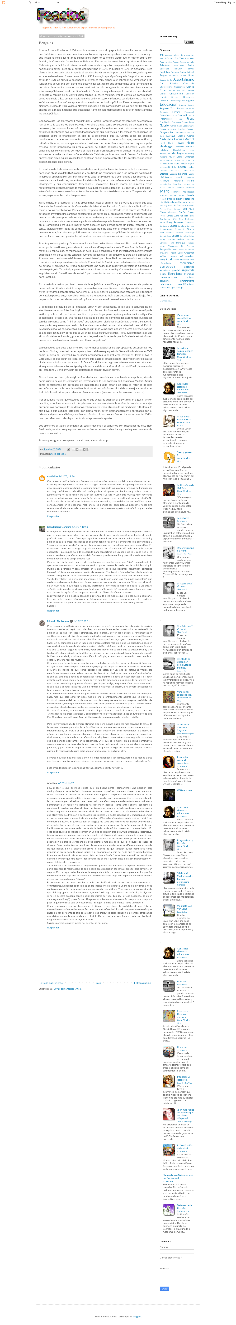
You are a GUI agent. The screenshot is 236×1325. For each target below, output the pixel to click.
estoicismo (164, 270)
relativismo (166, 284)
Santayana (164, 226)
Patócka (177, 205)
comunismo (187, 263)
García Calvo (189, 126)
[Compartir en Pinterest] (87, 449)
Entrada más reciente (51, 982)
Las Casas (175, 170)
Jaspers (163, 157)
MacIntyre (164, 181)
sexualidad (165, 287)
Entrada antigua (142, 982)
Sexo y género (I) (184, 456)
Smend (163, 236)
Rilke (181, 219)
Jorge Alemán (166, 160)
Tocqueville (165, 249)
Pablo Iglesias (166, 205)
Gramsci (190, 129)
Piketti (191, 209)
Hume (191, 150)
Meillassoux (188, 191)
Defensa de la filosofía (184, 1208)
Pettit (184, 209)
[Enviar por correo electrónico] (74, 449)
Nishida (163, 202)
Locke (191, 174)
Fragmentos (166, 119)
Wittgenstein (187, 256)
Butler (191, 75)
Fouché (191, 115)
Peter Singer (173, 209)
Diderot (172, 100)
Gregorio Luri (167, 132)
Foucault (182, 115)
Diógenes (180, 100)
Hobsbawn (164, 150)
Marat (162, 187)
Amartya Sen (166, 62)
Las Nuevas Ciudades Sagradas (185, 728)
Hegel (190, 142)
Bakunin (178, 69)
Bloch (191, 72)
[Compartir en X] (80, 449)
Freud (190, 118)
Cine (163, 90)
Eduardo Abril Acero (58, 621)
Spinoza (175, 236)
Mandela (177, 184)
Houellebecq (179, 150)
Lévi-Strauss (166, 177)
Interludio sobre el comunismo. (183, 761)
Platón (182, 212)
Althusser (189, 58)
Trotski (172, 252)
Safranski (189, 222)
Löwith (179, 177)
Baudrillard (165, 72)
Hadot (170, 139)
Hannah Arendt (184, 139)
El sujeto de (184, 586)
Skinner (169, 232)
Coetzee (190, 90)
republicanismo (186, 284)
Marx (164, 191)
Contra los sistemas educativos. (183, 388)
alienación (184, 259)
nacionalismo (168, 277)
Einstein (182, 105)
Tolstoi (174, 249)
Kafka (170, 164)
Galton (173, 126)
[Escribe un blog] (77, 449)
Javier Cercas (176, 156)
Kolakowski (165, 167)
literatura (189, 273)
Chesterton (179, 87)
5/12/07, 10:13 (80, 526)
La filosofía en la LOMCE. (185, 489)
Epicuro (191, 105)
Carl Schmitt (169, 83)
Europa (180, 108)
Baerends (164, 69)
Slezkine (179, 232)
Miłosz (182, 195)
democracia (167, 266)
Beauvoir (175, 72)
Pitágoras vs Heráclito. (184, 1079)
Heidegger (167, 146)
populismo (164, 281)
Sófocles (163, 243)
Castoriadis (188, 83)
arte (192, 259)
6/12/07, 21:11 (82, 621)
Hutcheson (165, 153)
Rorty (169, 222)
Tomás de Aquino (186, 249)
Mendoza (164, 195)
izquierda (188, 270)
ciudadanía (165, 263)
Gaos (179, 126)
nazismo (190, 277)
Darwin (163, 97)
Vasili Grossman (186, 252)
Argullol (190, 62)
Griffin (178, 132)
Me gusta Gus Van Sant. (184, 908)
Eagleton (190, 100)
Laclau (191, 166)
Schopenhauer (166, 229)
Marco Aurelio (175, 187)
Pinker (163, 212)
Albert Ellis (178, 55)
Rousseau (179, 222)
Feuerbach (189, 112)
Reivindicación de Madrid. (184, 1148)
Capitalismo (184, 79)
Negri (179, 198)
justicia (163, 274)
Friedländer (165, 122)
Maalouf (190, 177)
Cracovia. (182, 1048)
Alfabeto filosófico (174, 58)
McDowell (176, 192)
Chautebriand (166, 87)
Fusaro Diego (188, 122)
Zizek (169, 259)
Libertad (182, 173)
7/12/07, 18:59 (66, 782)
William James (168, 256)
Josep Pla (179, 160)
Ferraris (176, 112)
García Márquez (168, 129)
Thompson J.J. (175, 246)
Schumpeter (180, 229)
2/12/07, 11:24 (67, 476)
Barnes (191, 69)
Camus (163, 80)
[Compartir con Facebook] (84, 449)
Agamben (169, 55)
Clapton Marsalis (176, 90)
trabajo (179, 287)
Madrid (190, 180)
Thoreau (190, 246)
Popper (191, 212)
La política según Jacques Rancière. (185, 354)
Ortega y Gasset (186, 202)
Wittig (162, 260)
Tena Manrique (177, 243)
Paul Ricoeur (188, 205)
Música (171, 198)
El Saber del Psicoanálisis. (184, 420)
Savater (173, 226)
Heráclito (180, 146)
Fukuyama (176, 122)
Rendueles (165, 219)
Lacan (182, 167)
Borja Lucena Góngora (59, 526)
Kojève (191, 164)
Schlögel (190, 226)
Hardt (162, 143)
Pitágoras (172, 212)
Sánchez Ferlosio (175, 239)
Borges (163, 75)
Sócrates (190, 239)
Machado (178, 180)
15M (162, 55)
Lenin (185, 170)
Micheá (173, 195)
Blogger (137, 1316)
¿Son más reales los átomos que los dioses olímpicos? (185, 1115)
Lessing (173, 174)
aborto (176, 260)
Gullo (183, 132)
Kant (177, 163)
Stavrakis (184, 236)
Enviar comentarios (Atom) (68, 988)
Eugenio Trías (168, 108)
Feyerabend (165, 115)
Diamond (164, 100)
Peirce (163, 209)
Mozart (163, 199)
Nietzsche (188, 198)
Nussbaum (172, 202)
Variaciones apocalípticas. (184, 319)
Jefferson (189, 156)
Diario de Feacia (58, 454)
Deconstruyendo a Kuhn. (185, 550)
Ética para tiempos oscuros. (184, 1017)
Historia (190, 146)
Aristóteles (165, 65)
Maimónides (165, 184)
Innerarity (189, 153)
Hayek (180, 142)
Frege (179, 119)
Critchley (190, 94)
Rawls (191, 216)
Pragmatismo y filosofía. (185, 844)
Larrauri (163, 170)
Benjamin (184, 72)
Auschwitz (179, 65)
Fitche (174, 115)
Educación (168, 104)
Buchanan (173, 75)
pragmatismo (187, 280)
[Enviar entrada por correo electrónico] (68, 449)
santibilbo (52, 476)
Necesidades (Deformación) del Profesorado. (178, 1178)
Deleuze (175, 97)
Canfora (170, 80)
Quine (176, 216)
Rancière (184, 215)
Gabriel (164, 125)
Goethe (181, 129)
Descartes (188, 96)
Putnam (169, 216)
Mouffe (190, 195)
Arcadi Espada (179, 62)
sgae (173, 287)
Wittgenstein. (184, 790)
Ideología (177, 153)
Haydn (171, 143)
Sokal (169, 236)
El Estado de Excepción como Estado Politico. (184, 664)
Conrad (163, 94)
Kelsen (184, 163)
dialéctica (189, 266)
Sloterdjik (189, 232)
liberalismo (175, 273)
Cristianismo (176, 93)
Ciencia (190, 86)
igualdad (176, 270)
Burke (183, 75)
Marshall (190, 187)
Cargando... (166, 300)
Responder (53, 516)
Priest (162, 215)
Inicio (98, 982)
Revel (174, 219)
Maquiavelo (189, 184)
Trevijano (164, 253)
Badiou (191, 65)
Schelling (182, 226)
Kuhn (174, 167)
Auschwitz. (183, 519)
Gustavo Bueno (175, 135)
